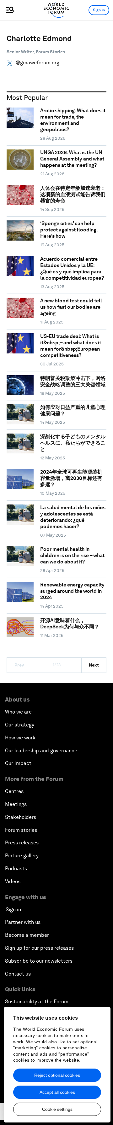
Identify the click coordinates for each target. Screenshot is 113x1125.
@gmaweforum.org (37, 63)
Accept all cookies (57, 1092)
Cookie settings (57, 1109)
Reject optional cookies (57, 1075)
